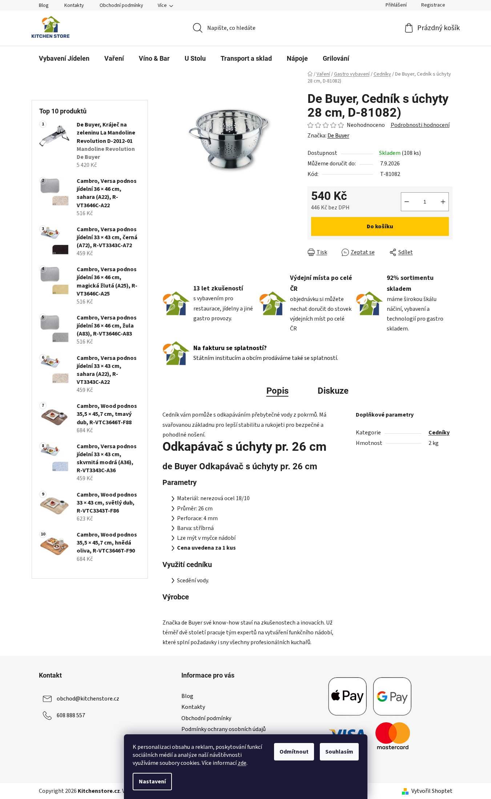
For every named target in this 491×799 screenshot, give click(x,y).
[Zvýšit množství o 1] (443, 202)
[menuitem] (64, 58)
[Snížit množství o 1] (406, 202)
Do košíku (380, 226)
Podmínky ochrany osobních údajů (223, 729)
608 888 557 (71, 715)
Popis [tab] (277, 391)
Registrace (433, 5)
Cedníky (439, 433)
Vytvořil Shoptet (431, 791)
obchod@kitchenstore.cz (88, 699)
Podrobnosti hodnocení (420, 125)
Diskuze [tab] (333, 391)
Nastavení (152, 782)
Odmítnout (294, 752)
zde (242, 763)
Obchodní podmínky (121, 5)
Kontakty (74, 5)
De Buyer (338, 136)
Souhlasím (339, 752)
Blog (44, 5)
